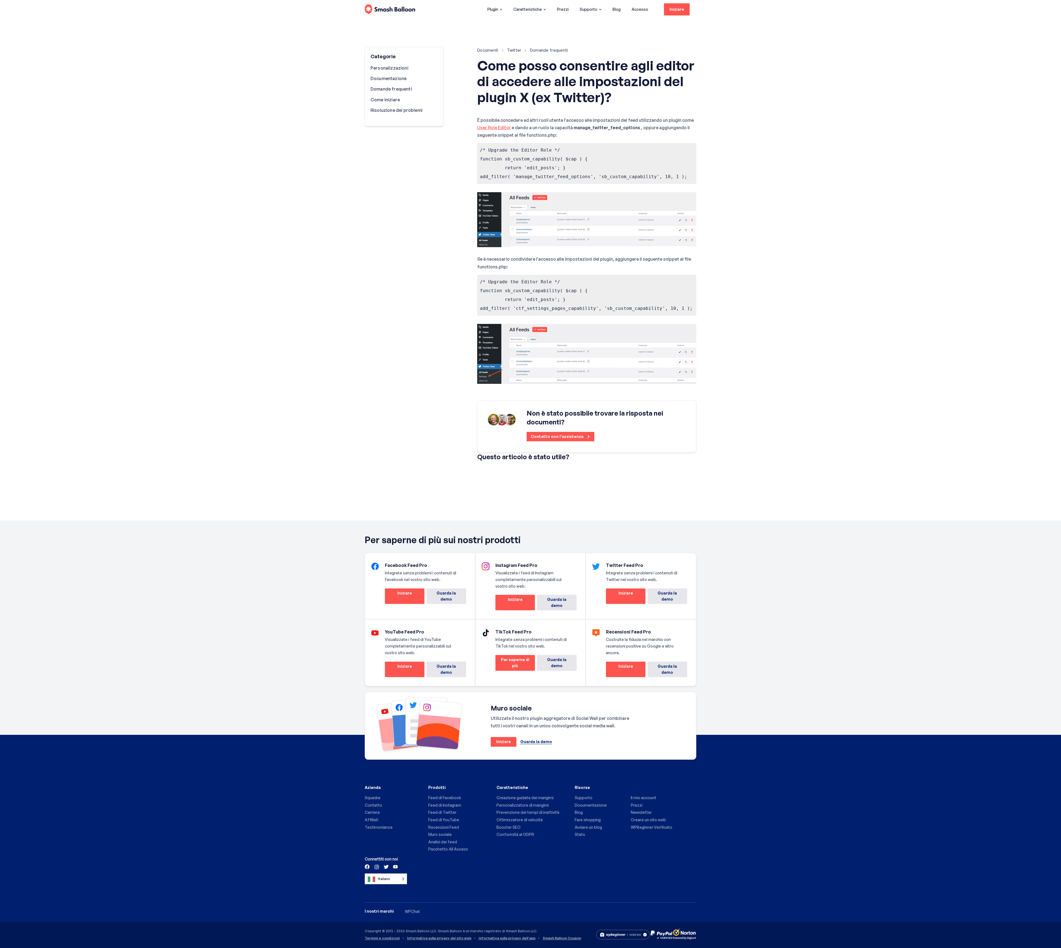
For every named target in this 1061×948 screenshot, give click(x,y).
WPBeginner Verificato (651, 827)
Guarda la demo (446, 596)
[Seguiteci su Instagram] (376, 866)
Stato (580, 834)
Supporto (588, 9)
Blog (617, 9)
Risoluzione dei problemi (396, 110)
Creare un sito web (648, 819)
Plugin (492, 9)
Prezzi (563, 9)
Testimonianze (379, 827)
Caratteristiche (527, 9)
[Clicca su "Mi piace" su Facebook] (367, 866)
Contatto (373, 805)
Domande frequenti (549, 50)
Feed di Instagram (444, 805)
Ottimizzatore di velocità (520, 819)
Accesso (640, 9)
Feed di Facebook (444, 797)
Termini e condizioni (382, 938)
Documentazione (388, 78)
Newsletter (641, 812)
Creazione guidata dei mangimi (525, 797)
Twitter (514, 50)
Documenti (487, 50)
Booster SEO (509, 827)
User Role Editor (494, 127)
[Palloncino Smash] (390, 9)
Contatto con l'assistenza (557, 436)
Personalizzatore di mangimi (523, 805)
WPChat (412, 911)
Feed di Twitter (442, 812)
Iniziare (676, 9)
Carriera (372, 812)
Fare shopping (588, 819)
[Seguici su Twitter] (385, 866)
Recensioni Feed (443, 827)
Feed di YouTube (443, 819)
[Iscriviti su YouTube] (395, 866)
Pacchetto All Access (448, 849)
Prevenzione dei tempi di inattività (528, 812)
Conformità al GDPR (515, 834)
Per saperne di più (512, 664)
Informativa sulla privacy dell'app (507, 938)
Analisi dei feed (442, 841)
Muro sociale (440, 834)
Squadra (372, 797)
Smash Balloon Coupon (562, 938)
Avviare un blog (588, 827)
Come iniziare (385, 99)
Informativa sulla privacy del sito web (439, 938)
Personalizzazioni (389, 68)
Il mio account (643, 797)
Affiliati (371, 819)
